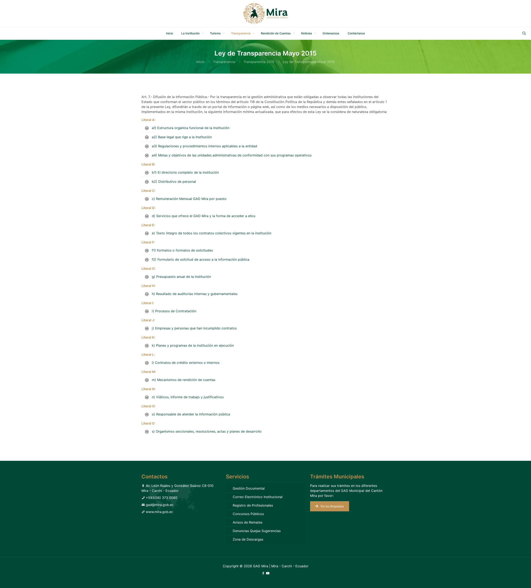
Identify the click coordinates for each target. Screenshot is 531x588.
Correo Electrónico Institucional (258, 497)
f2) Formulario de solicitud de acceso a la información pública (200, 259)
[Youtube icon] (267, 573)
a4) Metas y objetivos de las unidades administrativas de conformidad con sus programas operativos (232, 155)
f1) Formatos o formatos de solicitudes (182, 250)
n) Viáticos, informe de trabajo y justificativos (188, 397)
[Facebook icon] (263, 573)
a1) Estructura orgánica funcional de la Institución (190, 128)
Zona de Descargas (248, 539)
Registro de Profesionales (253, 505)
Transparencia (224, 62)
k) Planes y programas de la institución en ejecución (193, 345)
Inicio (200, 62)
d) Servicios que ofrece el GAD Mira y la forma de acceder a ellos (203, 216)
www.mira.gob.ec (159, 512)
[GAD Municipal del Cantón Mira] (266, 13)
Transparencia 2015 (259, 62)
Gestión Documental (249, 488)
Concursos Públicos (248, 514)
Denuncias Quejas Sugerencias (257, 531)
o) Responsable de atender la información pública (191, 414)
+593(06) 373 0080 (161, 498)
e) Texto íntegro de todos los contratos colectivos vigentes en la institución (211, 233)
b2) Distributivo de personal (174, 181)
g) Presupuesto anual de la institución (181, 277)
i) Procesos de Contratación (174, 311)
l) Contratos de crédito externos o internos (185, 363)
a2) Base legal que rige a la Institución (182, 137)
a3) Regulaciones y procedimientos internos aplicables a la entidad (204, 146)
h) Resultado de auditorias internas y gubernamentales (194, 294)
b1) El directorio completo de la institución (185, 172)
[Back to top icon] (511, 579)
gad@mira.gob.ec (159, 505)
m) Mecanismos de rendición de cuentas (183, 380)
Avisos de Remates (247, 522)
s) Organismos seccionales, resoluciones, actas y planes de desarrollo (207, 431)
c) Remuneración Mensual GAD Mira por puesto (189, 199)
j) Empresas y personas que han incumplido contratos (194, 328)
